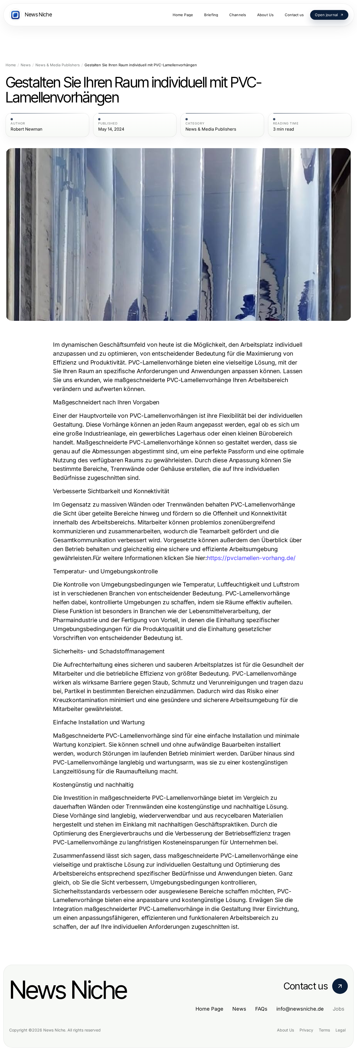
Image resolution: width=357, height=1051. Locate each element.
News (26, 65)
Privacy (306, 1030)
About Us (285, 1030)
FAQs (261, 1009)
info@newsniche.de (300, 1009)
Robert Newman (26, 129)
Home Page (209, 1009)
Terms (324, 1030)
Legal (341, 1030)
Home (11, 65)
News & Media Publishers (57, 65)
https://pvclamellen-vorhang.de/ (251, 557)
